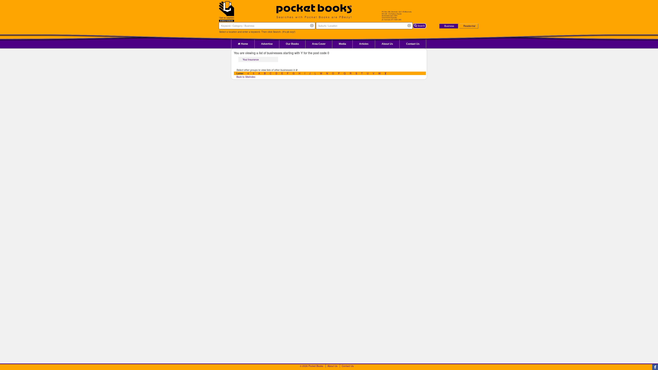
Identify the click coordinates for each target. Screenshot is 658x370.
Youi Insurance (251, 59)
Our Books (292, 43)
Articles (363, 43)
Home (244, 43)
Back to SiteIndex (245, 76)
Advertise (267, 43)
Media (342, 43)
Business (449, 26)
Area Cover (319, 43)
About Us (387, 43)
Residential (469, 26)
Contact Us (412, 43)
